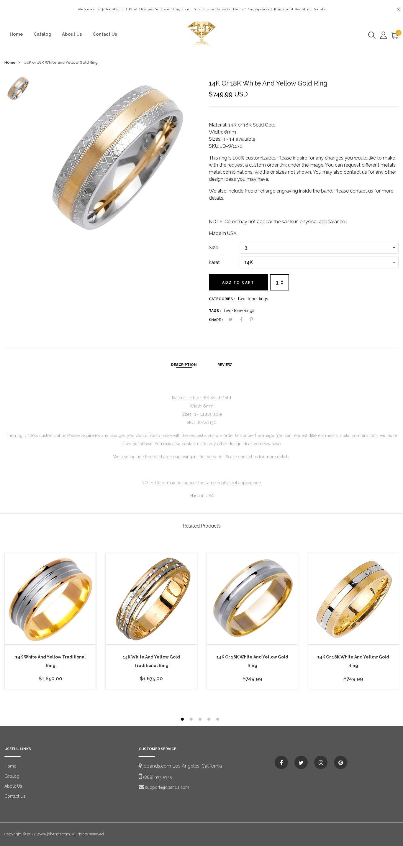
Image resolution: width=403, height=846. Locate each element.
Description (184, 365)
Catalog (42, 34)
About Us (72, 34)
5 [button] (218, 720)
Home (16, 34)
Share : (216, 320)
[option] (18, 90)
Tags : (215, 311)
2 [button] (192, 720)
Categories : (222, 299)
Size (213, 247)
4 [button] (209, 720)
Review (224, 365)
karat (214, 262)
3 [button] (201, 720)
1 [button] (183, 720)
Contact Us (105, 34)
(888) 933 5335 (157, 777)
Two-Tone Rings (252, 298)
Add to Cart (238, 282)
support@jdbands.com (166, 787)
